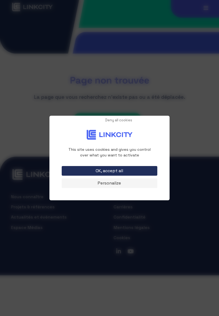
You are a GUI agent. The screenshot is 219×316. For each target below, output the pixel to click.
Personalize (109, 183)
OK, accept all (109, 171)
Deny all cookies (118, 120)
